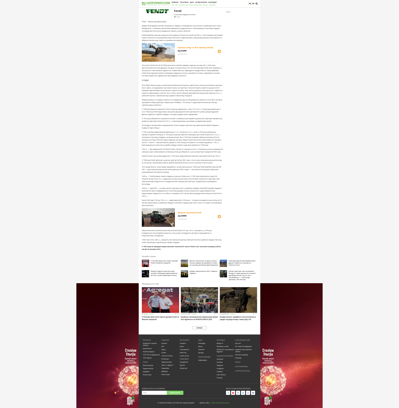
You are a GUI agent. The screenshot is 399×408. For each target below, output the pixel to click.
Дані (200, 340)
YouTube (220, 362)
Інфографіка (202, 360)
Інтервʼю (183, 343)
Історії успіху (184, 356)
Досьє (200, 346)
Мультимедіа (204, 357)
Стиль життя (184, 359)
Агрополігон (147, 348)
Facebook (220, 359)
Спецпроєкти (184, 349)
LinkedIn (220, 372)
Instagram (220, 368)
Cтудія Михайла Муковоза (220, 403)
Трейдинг (146, 372)
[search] (256, 3)
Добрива (164, 371)
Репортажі (183, 368)
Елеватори (165, 359)
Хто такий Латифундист (243, 346)
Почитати (184, 340)
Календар (201, 343)
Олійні (163, 353)
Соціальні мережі (225, 356)
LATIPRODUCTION (242, 371)
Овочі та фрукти (167, 365)
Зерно (163, 349)
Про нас (238, 343)
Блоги (182, 346)
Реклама (221, 340)
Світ (162, 346)
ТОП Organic (147, 358)
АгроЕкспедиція (148, 352)
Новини (151, 314)
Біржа (237, 362)
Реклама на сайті (223, 346)
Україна (164, 343)
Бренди (201, 353)
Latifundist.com (242, 340)
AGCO (164, 21)
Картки (182, 365)
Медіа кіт (220, 343)
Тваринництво (148, 368)
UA (250, 3)
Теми (145, 362)
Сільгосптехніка (167, 356)
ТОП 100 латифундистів (151, 355)
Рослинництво (148, 365)
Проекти (147, 340)
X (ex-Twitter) (221, 375)
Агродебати (184, 362)
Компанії (201, 349)
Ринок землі (147, 375)
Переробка (165, 368)
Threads (219, 378)
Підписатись (175, 393)
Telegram (220, 365)
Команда (238, 358)
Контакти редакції (241, 355)
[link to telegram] (228, 393)
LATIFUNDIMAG (241, 366)
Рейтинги (183, 353)
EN (253, 3)
